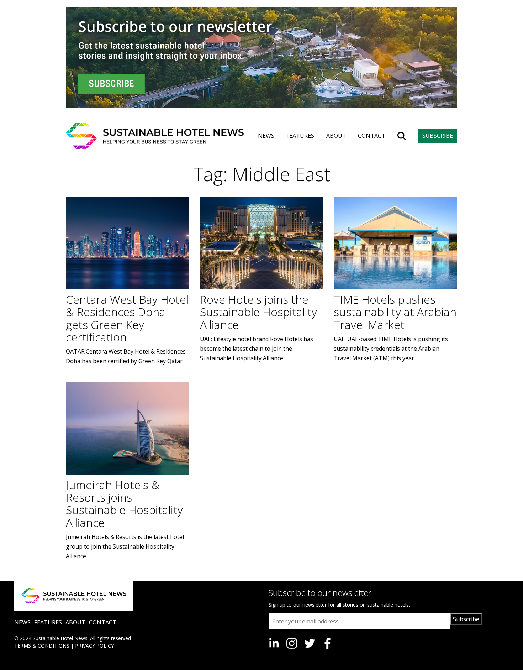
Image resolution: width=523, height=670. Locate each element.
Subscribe (466, 619)
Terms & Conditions (41, 645)
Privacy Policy (94, 645)
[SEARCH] (401, 136)
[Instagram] (291, 643)
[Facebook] (327, 643)
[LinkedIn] (274, 643)
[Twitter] (309, 643)
